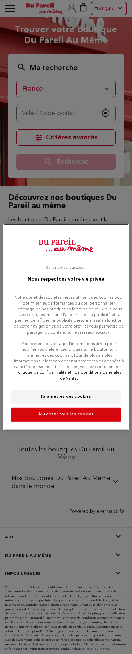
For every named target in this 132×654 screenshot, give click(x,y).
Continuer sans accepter (66, 267)
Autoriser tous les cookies (66, 414)
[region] (66, 327)
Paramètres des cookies (66, 397)
